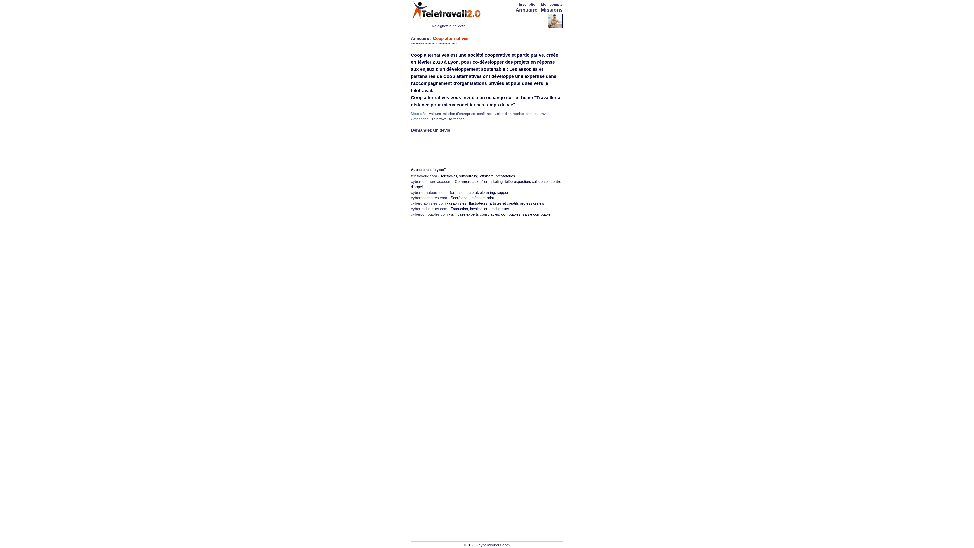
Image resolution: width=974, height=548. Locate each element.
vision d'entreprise (509, 114)
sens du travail (537, 114)
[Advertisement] (518, 20)
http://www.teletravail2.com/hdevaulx (434, 43)
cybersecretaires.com (429, 198)
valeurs (435, 114)
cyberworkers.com (494, 545)
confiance (485, 114)
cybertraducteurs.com (429, 209)
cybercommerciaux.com (431, 181)
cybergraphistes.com (428, 203)
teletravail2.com (424, 176)
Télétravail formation (447, 119)
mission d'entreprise (459, 114)
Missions (552, 10)
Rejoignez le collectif (448, 26)
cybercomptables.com (429, 214)
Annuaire (526, 10)
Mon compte (552, 4)
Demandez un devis (430, 130)
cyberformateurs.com (429, 192)
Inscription (528, 4)
